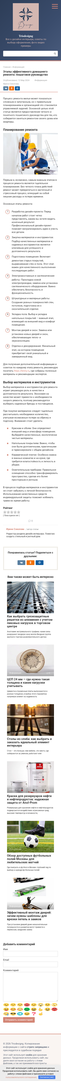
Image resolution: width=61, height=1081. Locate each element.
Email (6, 959)
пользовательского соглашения (21, 1077)
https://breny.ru (22, 370)
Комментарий (11, 970)
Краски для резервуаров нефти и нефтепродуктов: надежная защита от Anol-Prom (29, 799)
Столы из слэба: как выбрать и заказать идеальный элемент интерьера (29, 742)
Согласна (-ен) (47, 1077)
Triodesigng (26, 36)
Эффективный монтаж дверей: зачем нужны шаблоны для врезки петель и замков (29, 916)
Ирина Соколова (15, 529)
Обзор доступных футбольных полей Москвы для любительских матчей (29, 859)
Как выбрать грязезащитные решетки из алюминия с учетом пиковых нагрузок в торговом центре (29, 621)
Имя (5, 949)
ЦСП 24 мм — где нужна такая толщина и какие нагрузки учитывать (28, 682)
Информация (41, 80)
